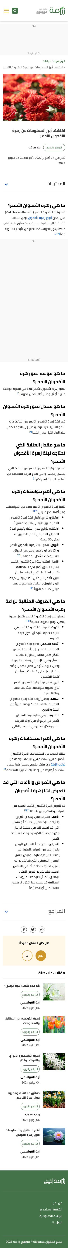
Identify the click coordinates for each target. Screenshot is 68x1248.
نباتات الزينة (58, 764)
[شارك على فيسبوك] (24, 930)
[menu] (6, 11)
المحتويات (56, 183)
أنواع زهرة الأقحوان (40, 217)
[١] (58, 233)
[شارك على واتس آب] (42, 930)
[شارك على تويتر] (33, 930)
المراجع (56, 911)
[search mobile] (15, 11)
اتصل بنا (57, 1222)
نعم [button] (40, 956)
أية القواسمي (30, 1002)
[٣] (18, 555)
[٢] (56, 233)
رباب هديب (32, 1114)
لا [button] (27, 956)
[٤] (25, 810)
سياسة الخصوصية (50, 1216)
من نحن (57, 1203)
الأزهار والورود (54, 147)
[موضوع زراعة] (50, 10)
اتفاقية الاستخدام (51, 1209)
